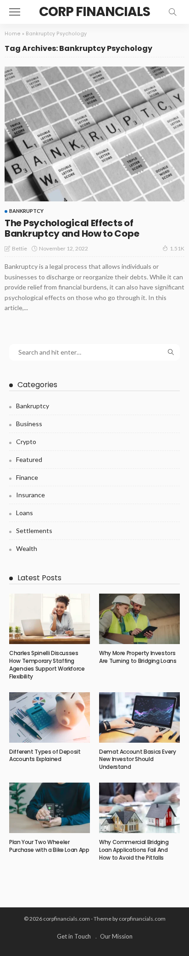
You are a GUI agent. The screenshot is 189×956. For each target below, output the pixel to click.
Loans (24, 513)
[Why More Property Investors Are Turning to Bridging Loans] (139, 619)
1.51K (177, 248)
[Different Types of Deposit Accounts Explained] (49, 717)
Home (13, 33)
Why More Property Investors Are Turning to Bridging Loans (138, 657)
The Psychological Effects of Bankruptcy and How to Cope (72, 228)
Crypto (26, 441)
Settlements (34, 530)
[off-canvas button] (14, 11)
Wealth (26, 548)
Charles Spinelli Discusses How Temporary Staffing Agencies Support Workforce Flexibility (47, 664)
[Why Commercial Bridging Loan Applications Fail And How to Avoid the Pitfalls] (139, 808)
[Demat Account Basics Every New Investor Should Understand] (139, 717)
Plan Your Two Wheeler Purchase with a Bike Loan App (49, 846)
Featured (29, 459)
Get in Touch (74, 936)
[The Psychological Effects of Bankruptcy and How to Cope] (94, 134)
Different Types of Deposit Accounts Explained (45, 755)
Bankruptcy (26, 210)
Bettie (19, 248)
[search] (172, 12)
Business (29, 424)
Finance (27, 477)
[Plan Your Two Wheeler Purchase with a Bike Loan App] (49, 808)
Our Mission (116, 936)
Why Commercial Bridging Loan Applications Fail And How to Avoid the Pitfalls (134, 850)
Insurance (30, 495)
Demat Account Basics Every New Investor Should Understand (137, 759)
